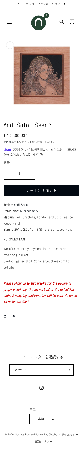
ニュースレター (32, 357)
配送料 (7, 141)
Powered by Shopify (46, 434)
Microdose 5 (29, 211)
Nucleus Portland (25, 434)
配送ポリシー (43, 441)
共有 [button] (12, 316)
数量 (7, 163)
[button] (9, 21)
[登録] (68, 369)
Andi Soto (21, 205)
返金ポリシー (70, 434)
